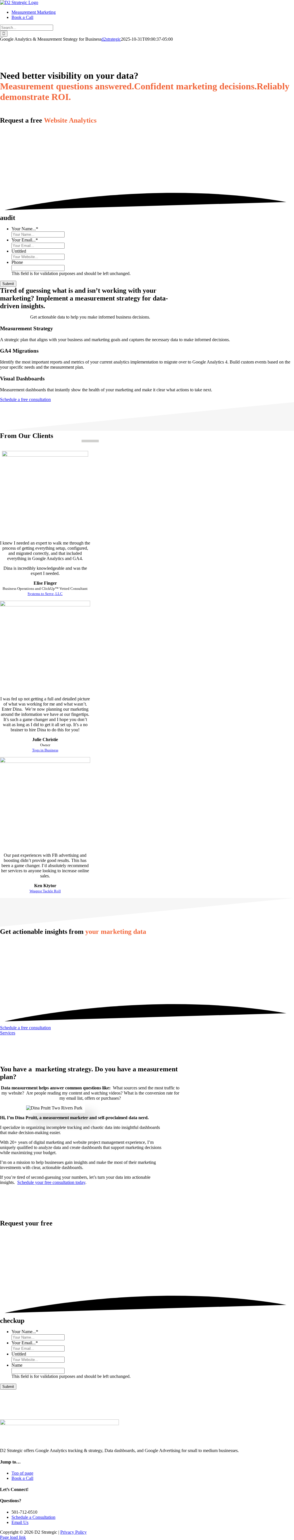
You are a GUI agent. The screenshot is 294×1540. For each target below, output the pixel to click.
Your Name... (24, 228)
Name (16, 1365)
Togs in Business (45, 750)
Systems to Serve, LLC (45, 594)
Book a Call (22, 1478)
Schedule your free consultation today (51, 1182)
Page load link (13, 1537)
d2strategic (111, 39)
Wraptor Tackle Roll (45, 891)
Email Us (19, 1522)
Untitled (18, 251)
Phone (17, 262)
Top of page (22, 1473)
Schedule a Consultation (33, 1517)
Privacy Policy (73, 1532)
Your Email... (24, 239)
